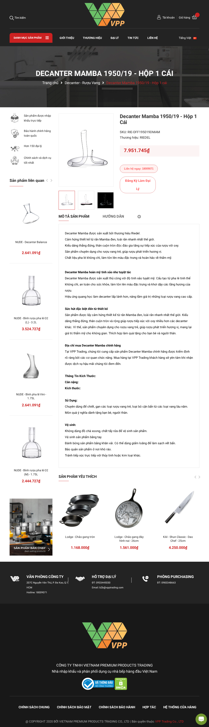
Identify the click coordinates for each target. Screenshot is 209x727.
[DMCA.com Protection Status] (121, 683)
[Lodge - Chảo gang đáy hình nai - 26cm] (129, 508)
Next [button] (199, 477)
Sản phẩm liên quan (27, 180)
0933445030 (103, 582)
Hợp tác (149, 707)
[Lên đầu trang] (7, 708)
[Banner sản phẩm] (31, 527)
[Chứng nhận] (98, 683)
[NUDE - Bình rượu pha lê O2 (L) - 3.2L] (31, 290)
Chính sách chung (34, 707)
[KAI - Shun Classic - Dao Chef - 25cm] (178, 508)
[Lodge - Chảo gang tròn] (80, 508)
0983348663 (168, 582)
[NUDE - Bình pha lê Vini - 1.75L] (31, 366)
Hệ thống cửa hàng (179, 707)
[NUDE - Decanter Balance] (31, 213)
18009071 (41, 592)
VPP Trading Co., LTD (169, 721)
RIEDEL (145, 137)
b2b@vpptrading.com (111, 587)
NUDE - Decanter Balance (31, 242)
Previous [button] (195, 477)
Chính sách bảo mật (74, 707)
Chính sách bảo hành (117, 707)
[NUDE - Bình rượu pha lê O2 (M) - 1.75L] (31, 442)
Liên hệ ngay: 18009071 (138, 168)
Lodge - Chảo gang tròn (80, 536)
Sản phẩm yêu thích (78, 476)
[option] (86, 150)
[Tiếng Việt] (196, 37)
